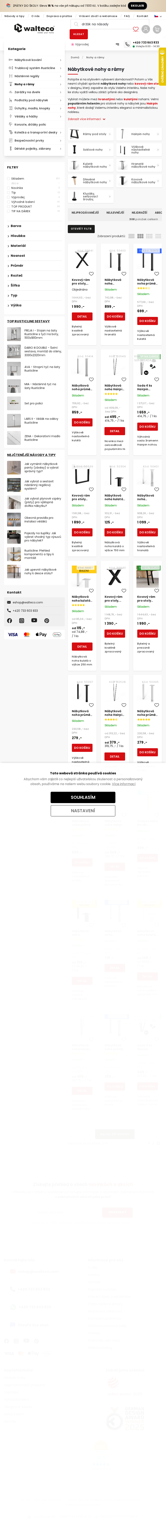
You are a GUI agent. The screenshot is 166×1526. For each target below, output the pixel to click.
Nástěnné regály (27, 76)
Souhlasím (83, 797)
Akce (35, 183)
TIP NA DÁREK (35, 211)
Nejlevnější (115, 213)
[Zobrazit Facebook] (10, 620)
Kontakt (142, 16)
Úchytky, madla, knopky (32, 108)
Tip (35, 193)
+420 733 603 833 (25, 611)
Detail (82, 316)
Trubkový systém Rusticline (35, 68)
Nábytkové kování (28, 60)
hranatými (106, 99)
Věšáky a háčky (26, 116)
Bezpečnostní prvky (29, 141)
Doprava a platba (59, 16)
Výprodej (35, 197)
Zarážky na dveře (27, 92)
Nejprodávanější (85, 213)
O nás (35, 16)
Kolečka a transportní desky (36, 132)
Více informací (124, 784)
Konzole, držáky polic (30, 125)
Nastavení (83, 811)
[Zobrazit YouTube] (34, 620)
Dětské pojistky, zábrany (33, 149)
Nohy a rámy (24, 84)
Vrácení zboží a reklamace (98, 16)
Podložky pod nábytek (31, 100)
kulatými (130, 99)
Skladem (35, 179)
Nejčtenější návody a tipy (31, 455)
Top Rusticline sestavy (28, 321)
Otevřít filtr (81, 228)
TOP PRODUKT (35, 207)
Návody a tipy (14, 16)
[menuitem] (82, 44)
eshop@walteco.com (28, 602)
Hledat (78, 34)
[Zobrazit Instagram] (22, 620)
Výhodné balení (35, 202)
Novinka (35, 188)
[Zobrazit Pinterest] (47, 620)
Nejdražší (139, 213)
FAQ (127, 16)
